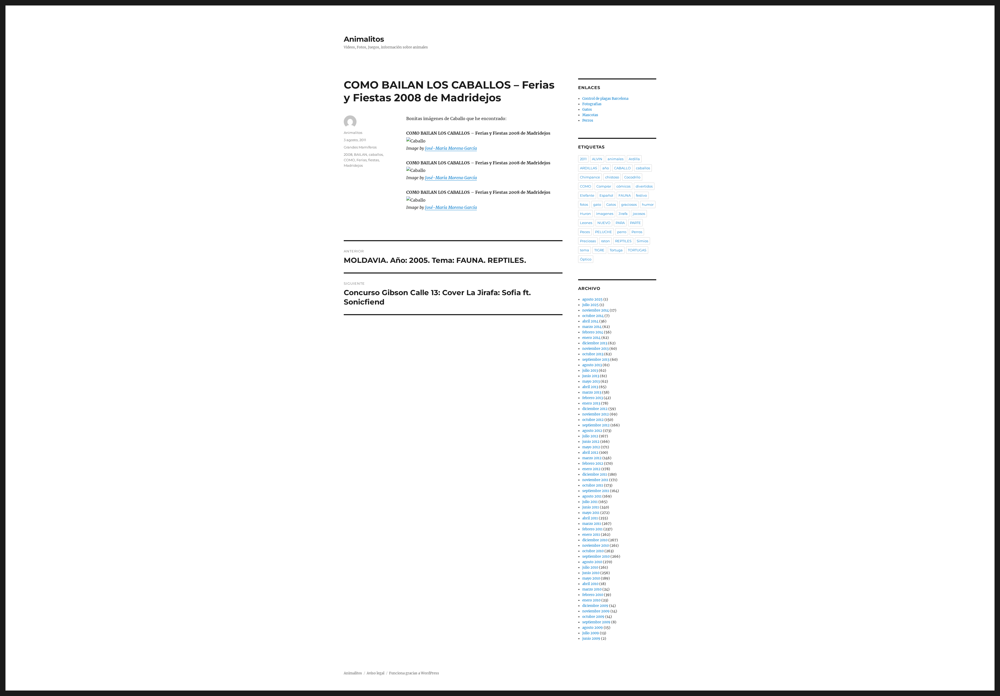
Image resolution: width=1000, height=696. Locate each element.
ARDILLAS (588, 168)
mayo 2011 (590, 513)
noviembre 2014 (595, 310)
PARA (620, 223)
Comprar (603, 186)
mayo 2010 (591, 578)
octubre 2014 (593, 316)
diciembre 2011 (594, 474)
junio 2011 (590, 507)
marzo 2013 (591, 392)
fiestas (373, 160)
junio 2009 (591, 638)
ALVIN (597, 159)
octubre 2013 (592, 354)
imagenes (604, 214)
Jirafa (623, 214)
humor (648, 204)
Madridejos (353, 165)
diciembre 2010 (595, 540)
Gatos (587, 109)
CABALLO (622, 168)
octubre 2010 (593, 551)
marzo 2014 (592, 327)
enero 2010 (591, 600)
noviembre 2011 (595, 480)
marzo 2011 (591, 523)
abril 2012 (590, 452)
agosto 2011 (592, 496)
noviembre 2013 (595, 348)
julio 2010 (590, 567)
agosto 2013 (592, 365)
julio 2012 (590, 436)
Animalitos (364, 39)
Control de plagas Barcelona (605, 98)
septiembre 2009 (596, 622)
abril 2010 (590, 584)
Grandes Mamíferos (360, 147)
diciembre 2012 (595, 409)
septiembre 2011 (595, 491)
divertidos (644, 186)
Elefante (587, 195)
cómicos (623, 186)
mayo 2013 (591, 381)
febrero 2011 (592, 529)
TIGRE (599, 250)
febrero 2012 (592, 463)
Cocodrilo (632, 177)
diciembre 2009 (595, 606)
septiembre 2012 (596, 425)
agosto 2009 (592, 627)
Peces (585, 232)
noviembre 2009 (596, 611)
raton (605, 241)
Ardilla (634, 159)
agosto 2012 (592, 430)
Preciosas (588, 241)
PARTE (635, 223)
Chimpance (590, 177)
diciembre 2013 (594, 343)
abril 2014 (590, 321)
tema (584, 250)
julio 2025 (590, 305)
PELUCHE (603, 232)
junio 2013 (590, 376)
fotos (584, 204)
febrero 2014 (592, 332)
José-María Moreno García (451, 148)
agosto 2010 (592, 562)
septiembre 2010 (596, 556)
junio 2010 (590, 573)
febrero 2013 (592, 398)
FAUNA (624, 195)
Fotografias (592, 104)
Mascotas (590, 115)
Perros (587, 120)
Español (606, 195)
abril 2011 (590, 518)
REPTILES (623, 241)
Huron (585, 214)
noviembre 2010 (595, 545)
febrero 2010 (592, 595)
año (605, 168)
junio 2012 (590, 441)
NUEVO (603, 223)
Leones (586, 223)
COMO (349, 160)
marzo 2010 (592, 589)
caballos (376, 154)
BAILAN (360, 154)
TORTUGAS (637, 250)
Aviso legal (375, 673)
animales (615, 159)
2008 (348, 154)
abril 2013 (590, 387)
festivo (641, 195)
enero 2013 (591, 403)
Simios (642, 241)
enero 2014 (591, 337)
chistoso (612, 177)
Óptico (585, 259)
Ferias (362, 160)
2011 (583, 159)
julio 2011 (590, 502)
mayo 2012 (591, 447)
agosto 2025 (592, 299)
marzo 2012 (592, 458)
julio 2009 (590, 633)
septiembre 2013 (595, 359)
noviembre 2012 (595, 414)
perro (621, 232)
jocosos (639, 214)
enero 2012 (591, 469)
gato (597, 204)
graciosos (629, 204)
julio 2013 (590, 370)
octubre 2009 (593, 616)
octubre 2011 (592, 485)
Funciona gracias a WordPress (414, 673)
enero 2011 (591, 534)
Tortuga (616, 250)
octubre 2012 (593, 420)
